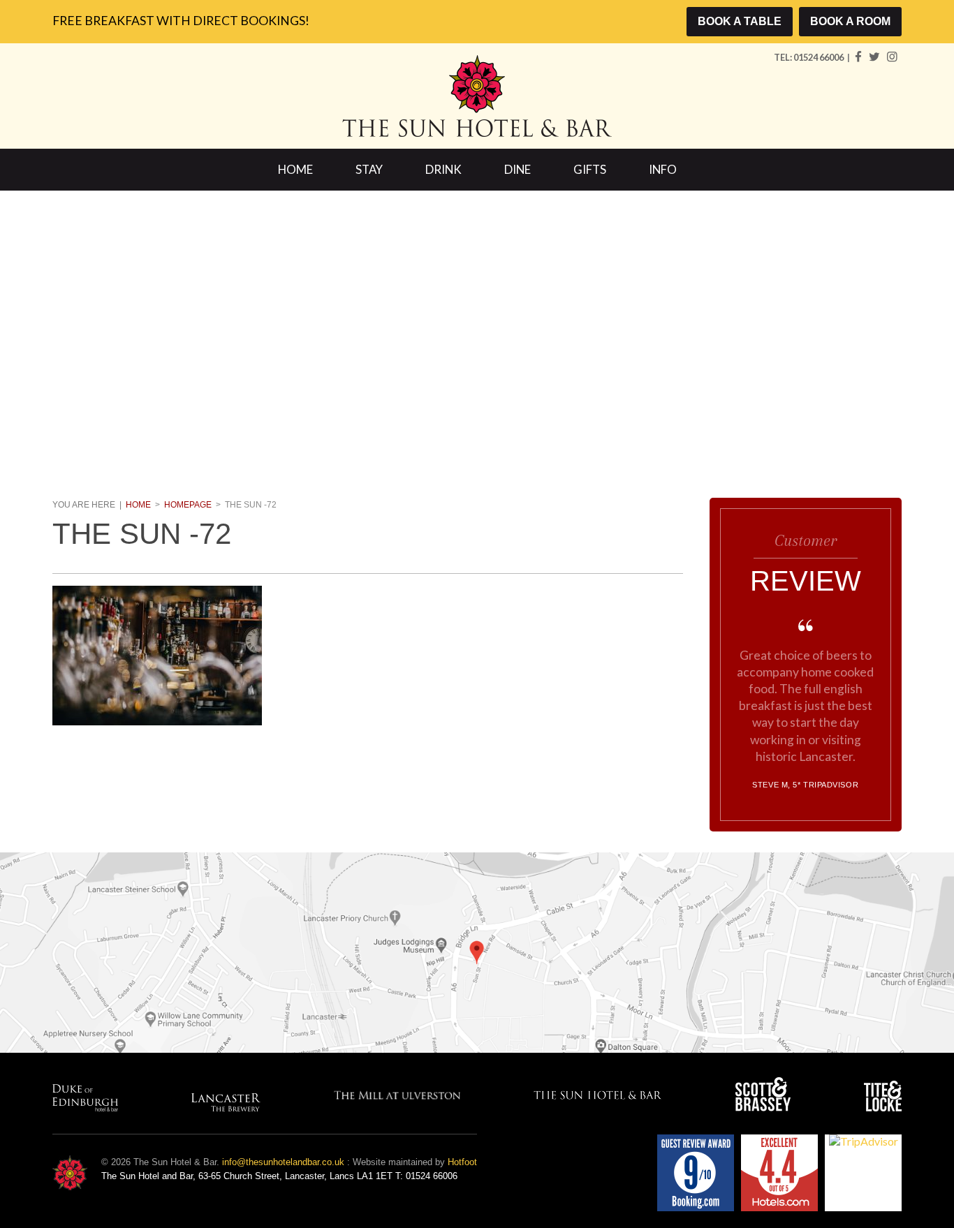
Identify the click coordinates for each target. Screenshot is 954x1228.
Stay (369, 169)
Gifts (589, 169)
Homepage (188, 505)
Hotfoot (462, 1162)
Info (663, 169)
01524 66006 (819, 57)
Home (295, 169)
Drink (443, 169)
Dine (517, 169)
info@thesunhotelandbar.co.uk (283, 1162)
